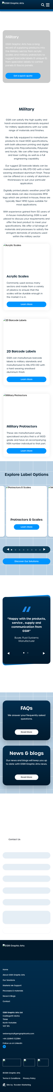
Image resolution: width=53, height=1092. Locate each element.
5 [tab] (28, 548)
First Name (9, 850)
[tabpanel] (26, 512)
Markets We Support (18, 21)
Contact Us (14, 839)
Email (6, 873)
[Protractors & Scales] (26, 499)
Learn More (26, 304)
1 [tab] (12, 548)
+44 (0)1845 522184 (12, 1038)
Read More (26, 732)
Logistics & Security (37, 21)
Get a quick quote (23, 75)
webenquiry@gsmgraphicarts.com (18, 1033)
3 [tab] (20, 548)
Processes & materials (13, 991)
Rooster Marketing (22, 1085)
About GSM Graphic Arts (14, 975)
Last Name (9, 862)
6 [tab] (32, 548)
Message (7, 908)
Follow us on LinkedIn (12, 1043)
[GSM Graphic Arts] (13, 5)
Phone (6, 885)
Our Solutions (9, 980)
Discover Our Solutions (27, 561)
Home (5, 21)
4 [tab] (24, 548)
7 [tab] (36, 548)
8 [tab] (40, 548)
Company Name (12, 897)
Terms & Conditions (11, 1078)
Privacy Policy (29, 1078)
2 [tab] (16, 548)
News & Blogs (9, 996)
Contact (6, 1001)
